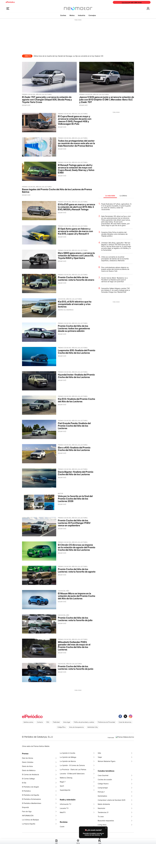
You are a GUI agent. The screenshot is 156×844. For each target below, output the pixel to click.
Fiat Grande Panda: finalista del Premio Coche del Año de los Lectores (74, 426)
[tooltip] (93, 832)
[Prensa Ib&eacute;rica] (125, 737)
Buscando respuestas (106, 821)
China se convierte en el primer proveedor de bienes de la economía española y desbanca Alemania (115, 258)
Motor (60, 493)
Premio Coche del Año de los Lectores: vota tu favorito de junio (75, 667)
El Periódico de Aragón (30, 787)
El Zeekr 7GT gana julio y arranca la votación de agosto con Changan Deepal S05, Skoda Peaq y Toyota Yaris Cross (47, 99)
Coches (63, 15)
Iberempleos (102, 796)
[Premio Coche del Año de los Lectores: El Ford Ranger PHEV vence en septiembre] (39, 526)
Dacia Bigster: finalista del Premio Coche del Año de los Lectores (75, 473)
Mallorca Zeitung (66, 778)
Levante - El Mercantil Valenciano (72, 774)
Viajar (100, 757)
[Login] (148, 8)
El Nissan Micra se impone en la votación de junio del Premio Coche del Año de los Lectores (76, 596)
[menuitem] (56, 841)
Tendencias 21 (103, 812)
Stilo (99, 753)
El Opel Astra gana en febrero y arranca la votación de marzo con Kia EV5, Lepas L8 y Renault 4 (75, 231)
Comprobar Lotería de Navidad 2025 (111, 800)
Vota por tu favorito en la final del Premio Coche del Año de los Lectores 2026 (75, 499)
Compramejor (103, 788)
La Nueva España (28, 824)
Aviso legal (66, 722)
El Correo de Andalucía (30, 774)
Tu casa (101, 816)
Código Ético (61, 727)
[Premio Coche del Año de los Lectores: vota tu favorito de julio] (39, 624)
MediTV (63, 812)
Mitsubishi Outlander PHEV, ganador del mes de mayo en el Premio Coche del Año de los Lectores (74, 646)
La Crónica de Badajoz (30, 820)
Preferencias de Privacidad (106, 722)
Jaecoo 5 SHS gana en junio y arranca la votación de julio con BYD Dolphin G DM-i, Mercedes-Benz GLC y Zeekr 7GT (106, 99)
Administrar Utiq (92, 727)
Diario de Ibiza (27, 766)
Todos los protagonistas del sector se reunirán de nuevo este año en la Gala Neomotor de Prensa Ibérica (76, 143)
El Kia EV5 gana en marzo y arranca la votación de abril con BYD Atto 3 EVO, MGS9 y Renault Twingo (76, 207)
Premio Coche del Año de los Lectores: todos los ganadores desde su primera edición (74, 328)
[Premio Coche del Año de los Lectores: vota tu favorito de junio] (39, 672)
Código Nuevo (103, 784)
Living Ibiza (102, 825)
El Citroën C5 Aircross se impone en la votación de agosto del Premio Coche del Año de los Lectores (76, 547)
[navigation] (78, 841)
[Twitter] (125, 716)
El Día (24, 783)
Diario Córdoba (27, 762)
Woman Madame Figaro (106, 761)
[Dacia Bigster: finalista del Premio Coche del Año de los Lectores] (39, 478)
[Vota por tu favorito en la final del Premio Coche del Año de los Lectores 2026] (39, 502)
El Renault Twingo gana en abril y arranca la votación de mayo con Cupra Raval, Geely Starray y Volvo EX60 (76, 169)
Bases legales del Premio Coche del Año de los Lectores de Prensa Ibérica (57, 190)
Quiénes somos (28, 722)
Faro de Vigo (27, 811)
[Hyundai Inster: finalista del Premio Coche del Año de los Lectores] (39, 380)
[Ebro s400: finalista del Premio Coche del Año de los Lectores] (39, 453)
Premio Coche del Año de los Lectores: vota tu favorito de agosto (76, 570)
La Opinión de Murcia (68, 761)
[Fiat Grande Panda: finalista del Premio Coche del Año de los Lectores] (39, 429)
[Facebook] (120, 716)
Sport (62, 786)
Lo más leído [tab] (110, 196)
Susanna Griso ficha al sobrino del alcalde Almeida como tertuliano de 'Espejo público (114, 234)
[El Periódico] (32, 716)
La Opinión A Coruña (67, 753)
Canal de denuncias (125, 722)
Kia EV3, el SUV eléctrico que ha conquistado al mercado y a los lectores (74, 304)
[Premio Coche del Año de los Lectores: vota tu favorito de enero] (39, 283)
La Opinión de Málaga (68, 757)
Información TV (65, 804)
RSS (47, 722)
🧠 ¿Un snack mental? (93, 830)
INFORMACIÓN (27, 816)
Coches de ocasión (105, 779)
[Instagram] (130, 716)
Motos (72, 15)
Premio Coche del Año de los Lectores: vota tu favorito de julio (75, 619)
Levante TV (64, 808)
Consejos (92, 15)
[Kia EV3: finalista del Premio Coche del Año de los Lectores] (39, 405)
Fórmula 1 (101, 792)
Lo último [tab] (123, 196)
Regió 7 (62, 782)
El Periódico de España (30, 795)
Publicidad (56, 722)
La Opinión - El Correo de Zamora (72, 765)
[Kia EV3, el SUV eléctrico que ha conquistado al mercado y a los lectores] (39, 307)
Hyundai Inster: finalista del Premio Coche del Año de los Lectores (76, 376)
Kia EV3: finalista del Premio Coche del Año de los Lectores (76, 400)
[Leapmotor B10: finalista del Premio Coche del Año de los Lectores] (39, 356)
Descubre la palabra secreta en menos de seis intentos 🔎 (93, 834)
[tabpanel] (116, 249)
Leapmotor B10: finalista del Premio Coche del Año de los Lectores (76, 351)
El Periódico (26, 791)
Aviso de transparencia (76, 727)
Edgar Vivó (26, 105)
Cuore (62, 826)
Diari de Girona (27, 758)
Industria (81, 15)
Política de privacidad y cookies (84, 722)
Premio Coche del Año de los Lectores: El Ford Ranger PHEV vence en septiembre (74, 523)
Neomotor (101, 808)
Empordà (25, 807)
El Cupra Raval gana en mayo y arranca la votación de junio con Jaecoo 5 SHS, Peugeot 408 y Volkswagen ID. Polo (74, 120)
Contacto (40, 722)
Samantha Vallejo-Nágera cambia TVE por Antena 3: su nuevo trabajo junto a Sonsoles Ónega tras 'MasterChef (115, 290)
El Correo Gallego (28, 779)
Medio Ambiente (104, 804)
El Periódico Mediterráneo (31, 803)
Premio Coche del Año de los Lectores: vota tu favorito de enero (76, 278)
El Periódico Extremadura (31, 799)
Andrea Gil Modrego (65, 310)
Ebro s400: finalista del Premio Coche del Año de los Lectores (74, 448)
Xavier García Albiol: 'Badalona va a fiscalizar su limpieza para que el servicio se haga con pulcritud (114, 279)
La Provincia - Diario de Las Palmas (73, 769)
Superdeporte (65, 790)
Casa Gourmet (103, 775)
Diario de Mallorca (28, 770)
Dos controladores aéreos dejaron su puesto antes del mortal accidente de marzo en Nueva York (115, 269)
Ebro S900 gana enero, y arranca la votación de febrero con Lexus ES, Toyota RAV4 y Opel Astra (76, 255)
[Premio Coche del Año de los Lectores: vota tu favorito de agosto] (39, 575)
